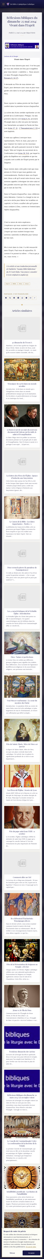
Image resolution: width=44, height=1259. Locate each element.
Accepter (31, 1253)
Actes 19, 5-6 (23, 153)
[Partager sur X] (10, 298)
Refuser (12, 1253)
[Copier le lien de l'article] (34, 298)
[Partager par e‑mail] (30, 298)
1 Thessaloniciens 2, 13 (28, 128)
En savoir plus (31, 1247)
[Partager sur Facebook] (6, 298)
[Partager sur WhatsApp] (22, 298)
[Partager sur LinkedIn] (18, 298)
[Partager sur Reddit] (14, 298)
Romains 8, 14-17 (11, 78)
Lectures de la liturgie (11, 56)
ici (27, 274)
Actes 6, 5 (25, 119)
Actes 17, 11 (12, 128)
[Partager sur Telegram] (26, 298)
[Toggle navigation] (3, 4)
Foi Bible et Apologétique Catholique (22, 4)
